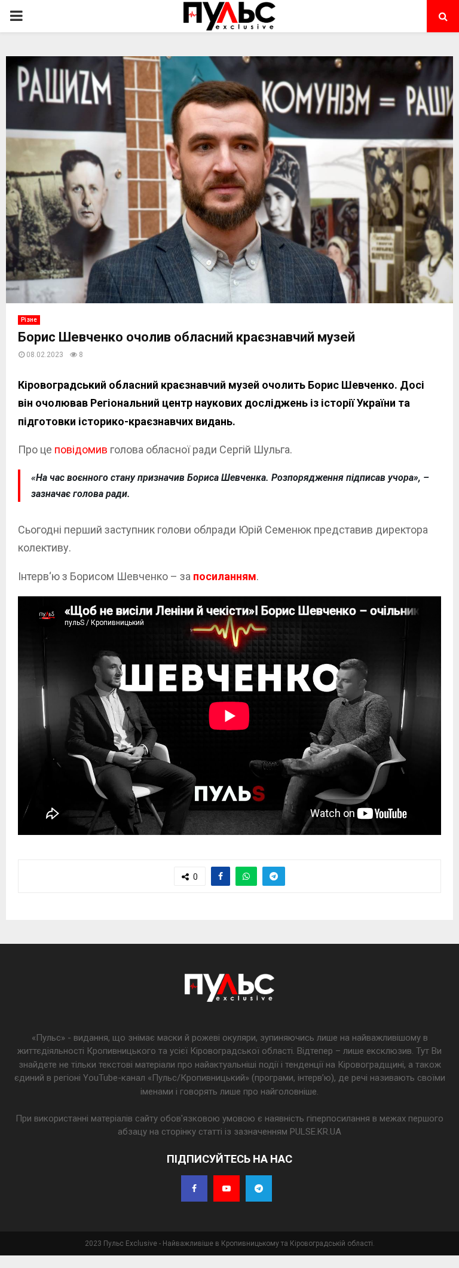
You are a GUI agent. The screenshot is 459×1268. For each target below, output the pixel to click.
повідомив (81, 449)
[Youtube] (226, 1188)
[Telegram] (259, 1188)
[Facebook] (194, 1188)
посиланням (224, 576)
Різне (29, 319)
